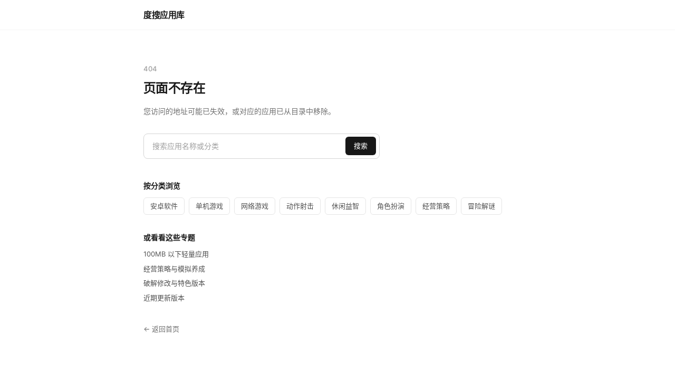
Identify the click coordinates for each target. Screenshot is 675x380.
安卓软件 (164, 206)
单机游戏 (209, 206)
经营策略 (436, 206)
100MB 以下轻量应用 (176, 254)
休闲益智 (345, 206)
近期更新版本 (164, 297)
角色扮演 (390, 206)
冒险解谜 (481, 206)
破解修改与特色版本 (174, 283)
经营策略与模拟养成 (174, 268)
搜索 (361, 145)
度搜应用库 (164, 15)
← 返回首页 (161, 329)
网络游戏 (254, 206)
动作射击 (300, 206)
